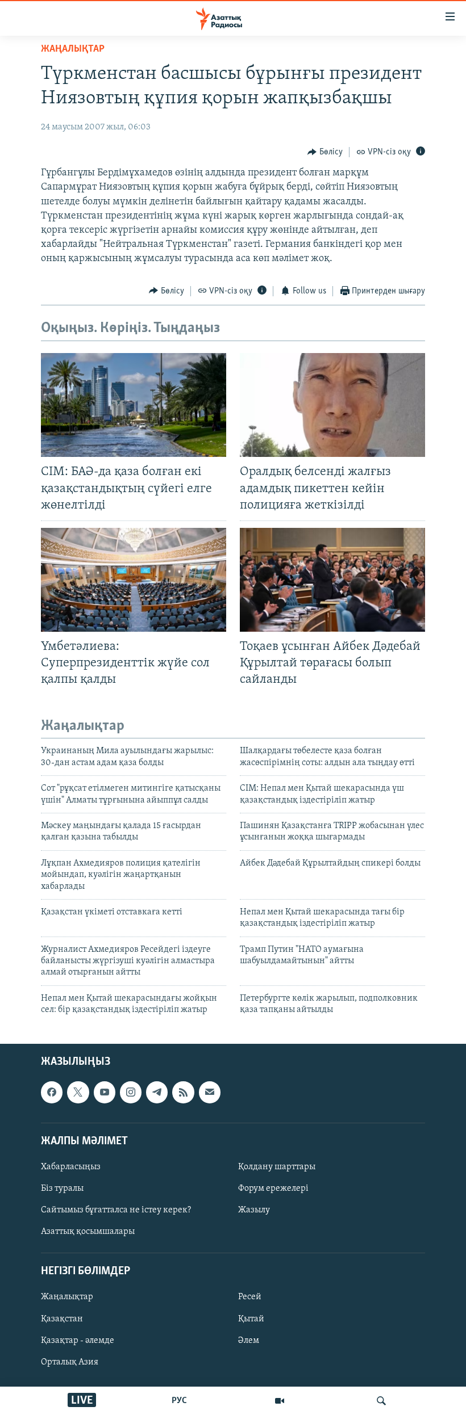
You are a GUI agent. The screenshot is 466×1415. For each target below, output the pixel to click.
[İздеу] (381, 1401)
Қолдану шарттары (276, 1167)
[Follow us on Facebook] (52, 1092)
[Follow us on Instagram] (131, 1092)
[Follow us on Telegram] (157, 1092)
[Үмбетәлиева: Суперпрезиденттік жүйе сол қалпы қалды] (133, 580)
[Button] (325, 152)
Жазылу (254, 1210)
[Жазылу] (209, 1092)
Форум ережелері (273, 1188)
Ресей (249, 1296)
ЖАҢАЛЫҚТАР (73, 49)
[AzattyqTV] (280, 1401)
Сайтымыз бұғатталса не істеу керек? (116, 1210)
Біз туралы (62, 1188)
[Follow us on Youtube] (104, 1092)
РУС (179, 1400)
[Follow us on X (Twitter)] (78, 1092)
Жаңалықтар (67, 1296)
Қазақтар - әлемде (77, 1340)
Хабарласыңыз (71, 1167)
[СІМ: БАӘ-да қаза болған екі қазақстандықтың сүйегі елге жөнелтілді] (133, 405)
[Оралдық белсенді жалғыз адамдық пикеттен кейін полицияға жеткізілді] (332, 405)
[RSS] (183, 1092)
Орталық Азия (69, 1361)
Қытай (251, 1318)
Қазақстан (62, 1318)
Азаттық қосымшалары (88, 1231)
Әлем (248, 1340)
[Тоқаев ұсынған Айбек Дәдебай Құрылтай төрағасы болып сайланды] (332, 580)
